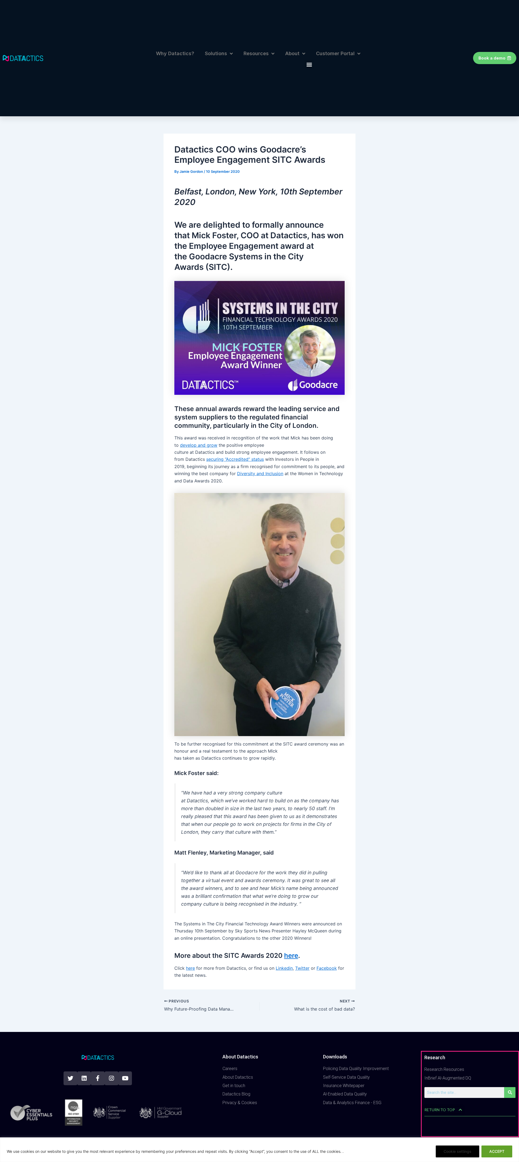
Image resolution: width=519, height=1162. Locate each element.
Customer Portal (335, 53)
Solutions (216, 53)
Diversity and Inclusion (260, 473)
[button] (309, 64)
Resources (256, 53)
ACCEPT (496, 1151)
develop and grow (198, 445)
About (292, 53)
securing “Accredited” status (235, 459)
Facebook (327, 968)
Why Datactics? (175, 53)
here (291, 955)
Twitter (302, 968)
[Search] (509, 1092)
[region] (259, 1149)
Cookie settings (457, 1151)
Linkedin (284, 968)
